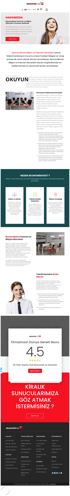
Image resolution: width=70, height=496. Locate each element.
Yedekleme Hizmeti (41, 469)
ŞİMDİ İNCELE (12, 39)
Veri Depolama (25, 452)
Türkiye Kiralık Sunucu (25, 465)
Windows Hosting (10, 462)
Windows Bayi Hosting (40, 450)
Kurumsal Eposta (41, 472)
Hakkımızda (55, 440)
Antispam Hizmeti (26, 449)
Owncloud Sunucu (26, 469)
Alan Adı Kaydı (10, 440)
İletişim (54, 461)
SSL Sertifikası (40, 465)
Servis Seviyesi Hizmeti (40, 445)
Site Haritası (55, 467)
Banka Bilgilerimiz (57, 449)
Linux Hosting (9, 465)
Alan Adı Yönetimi (11, 450)
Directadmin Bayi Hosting (41, 456)
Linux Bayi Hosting (41, 440)
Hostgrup (54, 452)
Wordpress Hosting (11, 459)
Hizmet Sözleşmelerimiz (56, 445)
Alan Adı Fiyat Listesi (11, 447)
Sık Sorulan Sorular (57, 464)
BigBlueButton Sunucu (25, 474)
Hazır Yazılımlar (25, 440)
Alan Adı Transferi (11, 443)
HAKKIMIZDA (52, 484)
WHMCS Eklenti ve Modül (26, 445)
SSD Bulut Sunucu (26, 461)
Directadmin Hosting (11, 468)
